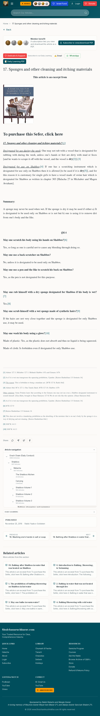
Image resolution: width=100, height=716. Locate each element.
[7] (4, 296)
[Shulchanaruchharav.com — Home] (5, 3)
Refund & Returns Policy (79, 670)
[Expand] (13, 489)
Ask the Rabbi (75, 656)
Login (4, 659)
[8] (9, 303)
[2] (74, 159)
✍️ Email (58, 56)
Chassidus (39, 656)
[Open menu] (12, 4)
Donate (72, 667)
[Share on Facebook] (29, 440)
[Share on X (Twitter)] (24, 440)
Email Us (41, 682)
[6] (65, 240)
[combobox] (50, 13)
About (4, 656)
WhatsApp (74, 56)
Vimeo (5, 689)
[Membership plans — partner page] (41, 3)
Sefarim (38, 659)
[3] (79, 159)
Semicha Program (76, 648)
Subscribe (6, 663)
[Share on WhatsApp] (12, 440)
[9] (78, 311)
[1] (64, 143)
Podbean (6, 682)
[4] (41, 166)
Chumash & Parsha (43, 648)
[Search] (85, 12)
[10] (47, 333)
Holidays (39, 663)
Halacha (5, 652)
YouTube (6, 685)
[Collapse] (6, 456)
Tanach (38, 652)
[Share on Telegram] (18, 440)
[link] (34, 23)
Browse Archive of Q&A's (79, 659)
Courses (72, 652)
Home (5, 23)
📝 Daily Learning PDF (15, 61)
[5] (85, 170)
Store (71, 663)
